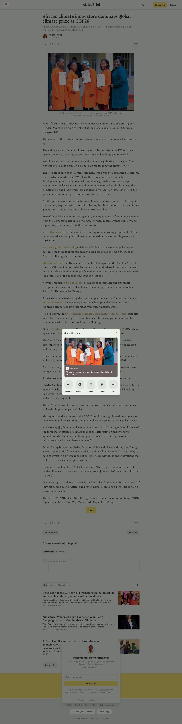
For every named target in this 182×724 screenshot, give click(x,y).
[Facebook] (80, 384)
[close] (116, 332)
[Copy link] (68, 384)
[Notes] (102, 384)
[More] (113, 384)
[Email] (91, 384)
